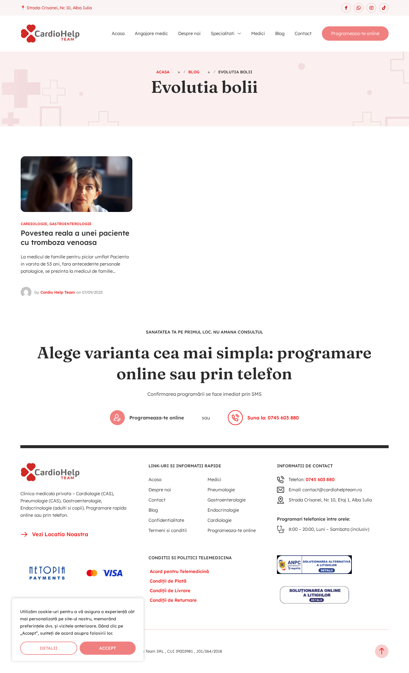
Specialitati (222, 33)
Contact (303, 33)
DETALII (48, 648)
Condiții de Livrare (170, 590)
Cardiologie (34, 224)
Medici (258, 33)
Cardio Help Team (57, 292)
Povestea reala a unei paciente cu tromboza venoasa (75, 237)
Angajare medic (151, 33)
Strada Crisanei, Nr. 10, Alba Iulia (59, 7)
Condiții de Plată (168, 581)
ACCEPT (107, 648)
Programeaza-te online (355, 33)
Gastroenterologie (70, 224)
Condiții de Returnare (173, 600)
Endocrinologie (223, 510)
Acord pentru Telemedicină (179, 571)
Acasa (118, 33)
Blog (279, 33)
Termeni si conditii (168, 530)
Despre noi (189, 33)
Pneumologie (221, 489)
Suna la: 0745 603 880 (273, 418)
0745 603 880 (320, 479)
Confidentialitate (166, 520)
